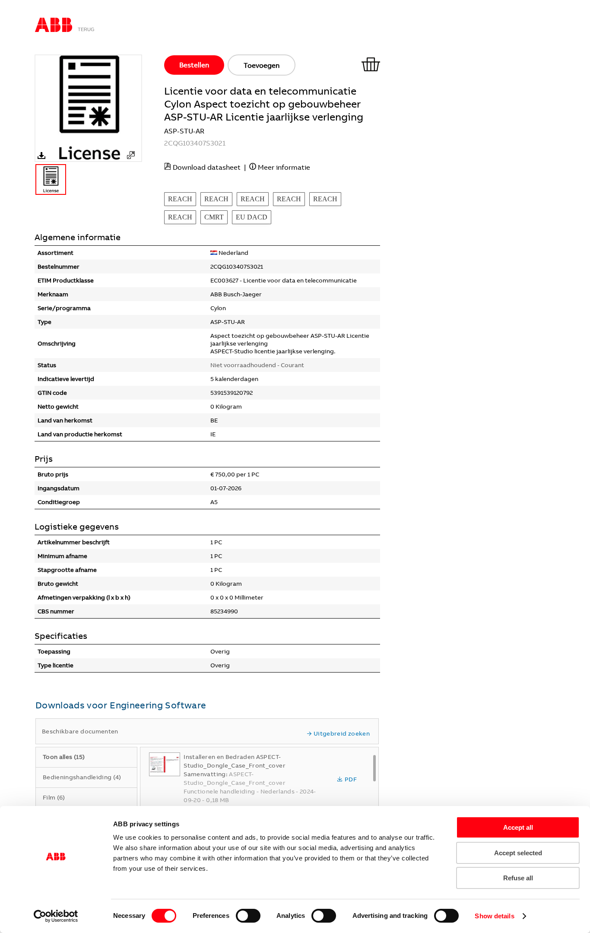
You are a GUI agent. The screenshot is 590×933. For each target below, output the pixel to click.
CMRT (214, 217)
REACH (180, 199)
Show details (494, 916)
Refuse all (518, 878)
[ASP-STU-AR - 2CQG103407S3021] (131, 155)
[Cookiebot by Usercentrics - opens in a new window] (56, 916)
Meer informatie (284, 167)
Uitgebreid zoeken (342, 733)
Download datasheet (207, 167)
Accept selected (518, 853)
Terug (86, 29)
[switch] (248, 916)
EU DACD (251, 217)
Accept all (518, 827)
